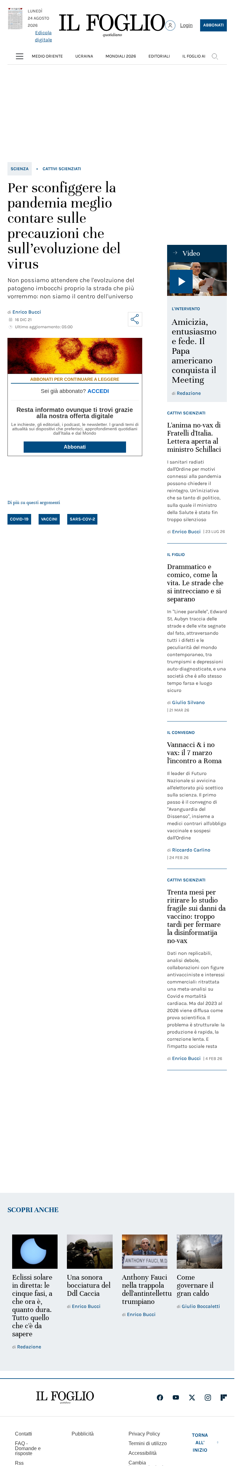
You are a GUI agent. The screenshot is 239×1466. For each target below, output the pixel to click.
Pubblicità (83, 1433)
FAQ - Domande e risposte (28, 1448)
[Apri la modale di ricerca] (214, 56)
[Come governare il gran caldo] (199, 1252)
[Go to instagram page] (208, 1397)
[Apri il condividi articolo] (135, 319)
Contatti (23, 1433)
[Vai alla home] (112, 25)
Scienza (20, 168)
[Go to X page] (192, 1397)
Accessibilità (143, 1453)
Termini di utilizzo (148, 1443)
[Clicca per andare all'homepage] (65, 1397)
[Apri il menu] (19, 56)
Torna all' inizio (200, 1442)
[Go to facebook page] (160, 1397)
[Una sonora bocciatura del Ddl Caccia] (89, 1252)
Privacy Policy (144, 1433)
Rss (19, 1463)
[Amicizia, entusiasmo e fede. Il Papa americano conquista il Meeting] (197, 279)
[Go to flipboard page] (224, 1397)
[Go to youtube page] (176, 1397)
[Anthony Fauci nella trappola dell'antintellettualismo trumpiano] (144, 1252)
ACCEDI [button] (98, 391)
